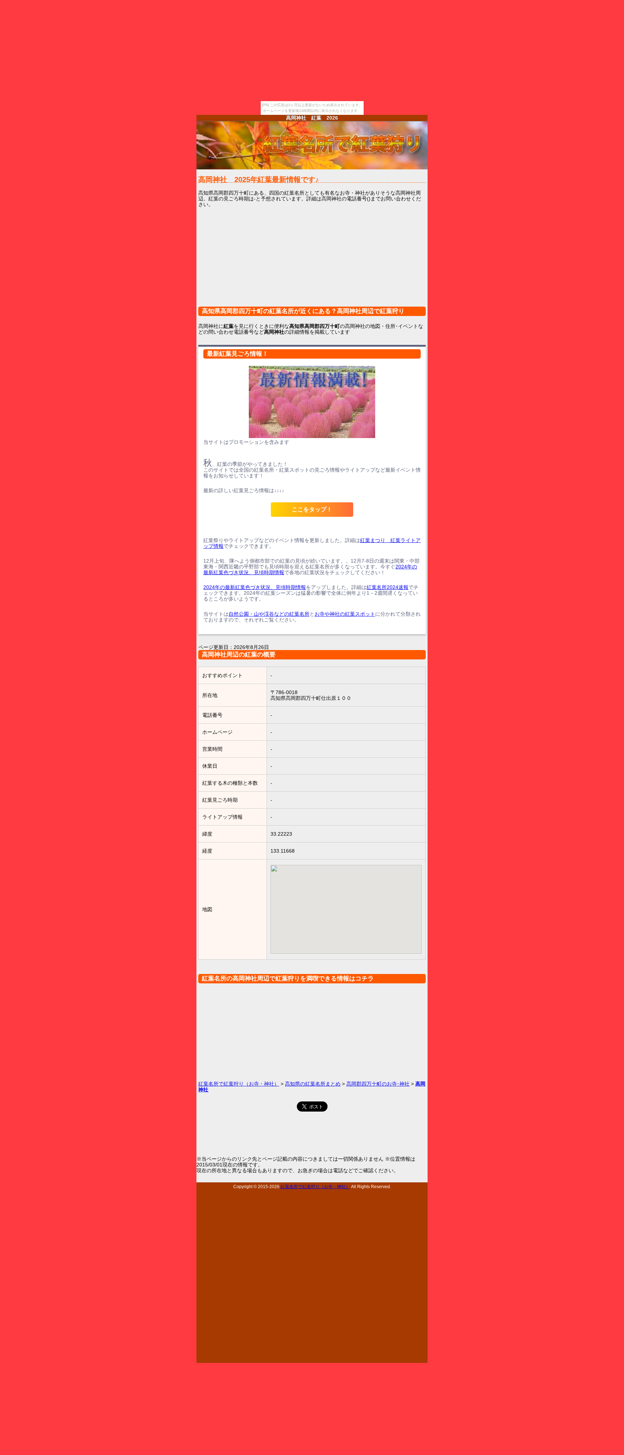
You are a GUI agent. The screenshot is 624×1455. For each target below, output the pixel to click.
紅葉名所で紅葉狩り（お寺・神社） (238, 1084)
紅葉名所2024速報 (387, 587)
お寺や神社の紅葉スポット (345, 614)
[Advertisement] (312, 261)
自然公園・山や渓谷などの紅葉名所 (269, 614)
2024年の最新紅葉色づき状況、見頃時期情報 (254, 587)
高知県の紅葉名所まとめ (313, 1084)
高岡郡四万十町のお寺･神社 (378, 1084)
